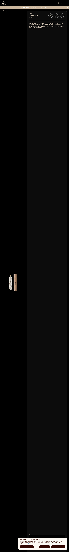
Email (30, 534)
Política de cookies (29, 543)
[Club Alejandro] (58, 3)
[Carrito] (62, 3)
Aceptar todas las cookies (58, 546)
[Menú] (66, 3)
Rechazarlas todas (45, 546)
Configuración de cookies (26, 546)
